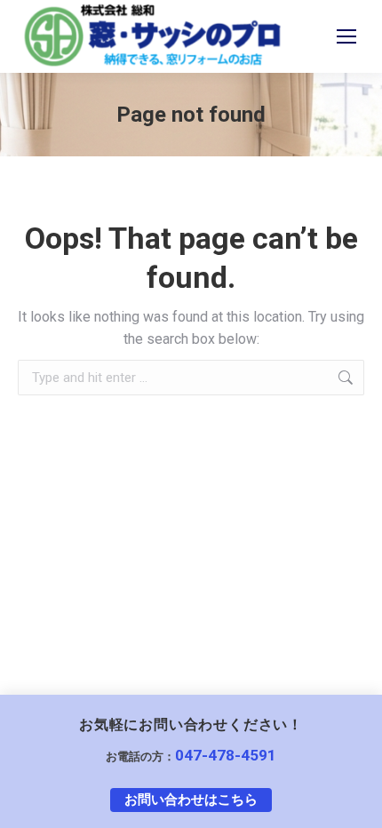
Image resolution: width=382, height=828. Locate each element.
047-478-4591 (225, 755)
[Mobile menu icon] (346, 36)
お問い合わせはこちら (191, 800)
